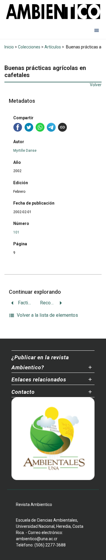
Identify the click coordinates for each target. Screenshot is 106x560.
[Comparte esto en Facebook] (17, 127)
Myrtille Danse (25, 150)
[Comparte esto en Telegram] (51, 127)
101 (16, 232)
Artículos (52, 47)
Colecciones (29, 47)
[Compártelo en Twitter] (28, 127)
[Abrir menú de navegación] (96, 30)
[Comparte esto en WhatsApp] (40, 127)
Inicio (9, 47)
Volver (96, 84)
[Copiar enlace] (62, 127)
